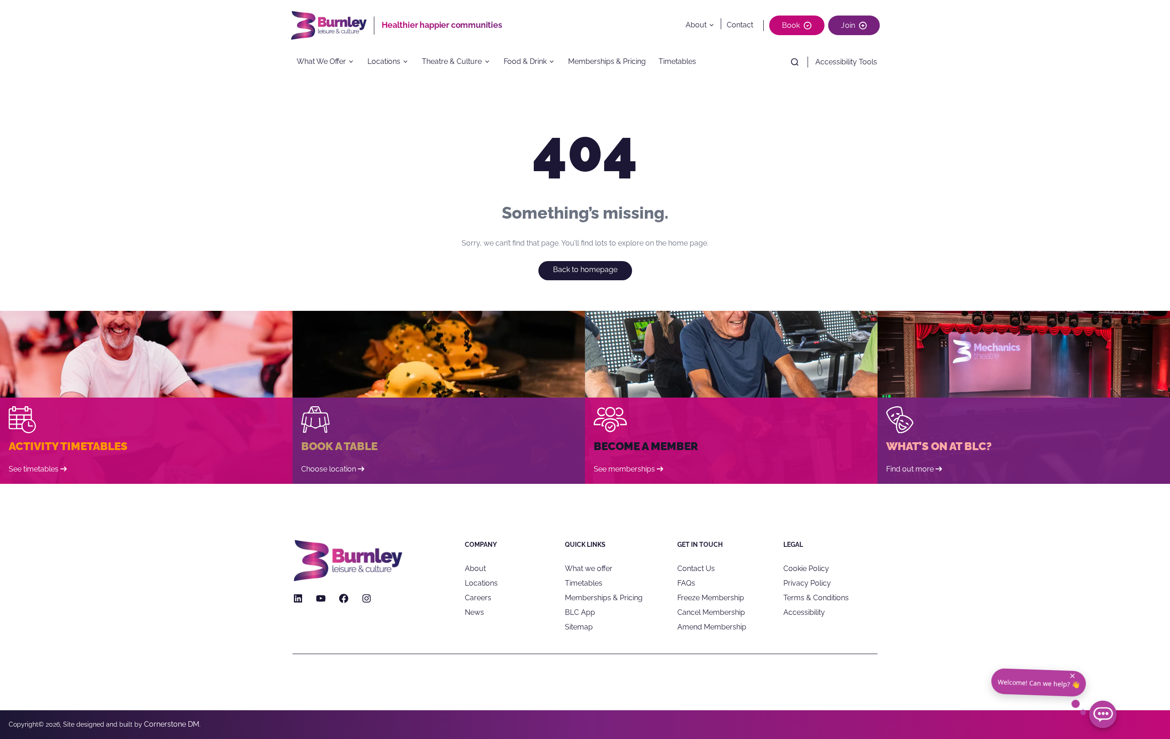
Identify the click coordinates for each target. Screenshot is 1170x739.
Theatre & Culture (452, 62)
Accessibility (804, 612)
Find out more (910, 469)
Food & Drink (525, 62)
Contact (740, 25)
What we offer (588, 568)
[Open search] (795, 62)
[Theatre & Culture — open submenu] (490, 62)
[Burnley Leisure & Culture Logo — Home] (332, 25)
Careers (478, 597)
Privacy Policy (807, 583)
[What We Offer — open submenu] (354, 62)
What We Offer (321, 62)
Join (848, 25)
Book (791, 25)
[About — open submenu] (713, 25)
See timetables (33, 469)
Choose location (328, 469)
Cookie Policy (806, 568)
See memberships (624, 469)
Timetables (677, 62)
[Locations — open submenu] (408, 62)
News (474, 612)
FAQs (686, 583)
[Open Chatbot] (1103, 714)
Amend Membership (711, 627)
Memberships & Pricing (607, 62)
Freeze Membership (710, 597)
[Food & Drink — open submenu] (554, 62)
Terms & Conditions (816, 597)
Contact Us (696, 568)
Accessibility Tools (846, 62)
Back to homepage (585, 269)
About (696, 25)
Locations (383, 62)
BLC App (580, 612)
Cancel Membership (711, 612)
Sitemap (579, 627)
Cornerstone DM (171, 724)
